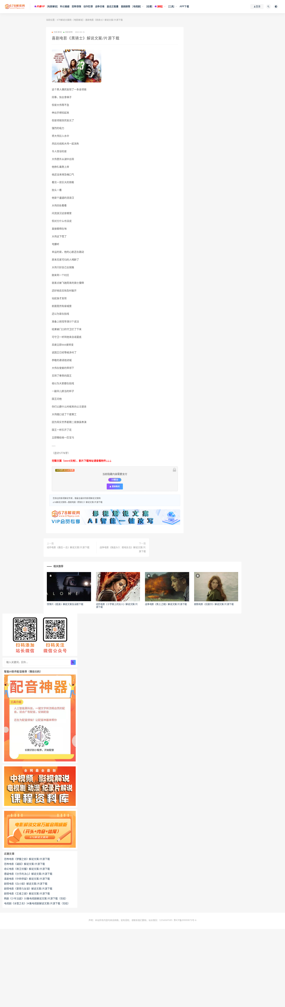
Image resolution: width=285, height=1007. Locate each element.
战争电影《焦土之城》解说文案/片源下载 (166, 604)
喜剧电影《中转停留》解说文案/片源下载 (27, 879)
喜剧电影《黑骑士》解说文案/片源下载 (85, 502)
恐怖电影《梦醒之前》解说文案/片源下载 (27, 859)
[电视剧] (136, 6)
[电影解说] (52, 6)
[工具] (171, 6)
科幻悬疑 (64, 6)
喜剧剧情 (125, 6)
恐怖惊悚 (76, 6)
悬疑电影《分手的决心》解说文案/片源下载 (28, 874)
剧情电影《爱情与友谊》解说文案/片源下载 (28, 889)
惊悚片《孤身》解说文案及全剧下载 (65, 604)
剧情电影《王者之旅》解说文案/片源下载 (27, 893)
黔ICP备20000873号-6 (185, 920)
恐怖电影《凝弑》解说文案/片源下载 (24, 864)
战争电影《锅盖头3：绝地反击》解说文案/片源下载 (123, 549)
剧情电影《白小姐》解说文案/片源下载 (25, 884)
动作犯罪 (88, 6)
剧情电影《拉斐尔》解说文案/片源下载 (214, 604)
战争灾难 (100, 6)
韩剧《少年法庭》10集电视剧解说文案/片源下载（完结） (36, 898)
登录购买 (115, 486)
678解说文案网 (64, 20)
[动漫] (149, 6)
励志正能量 (113, 6)
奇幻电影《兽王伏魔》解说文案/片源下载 (27, 869)
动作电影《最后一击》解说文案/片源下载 (68, 547)
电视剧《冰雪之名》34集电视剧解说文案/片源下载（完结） (37, 903)
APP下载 (184, 6)
